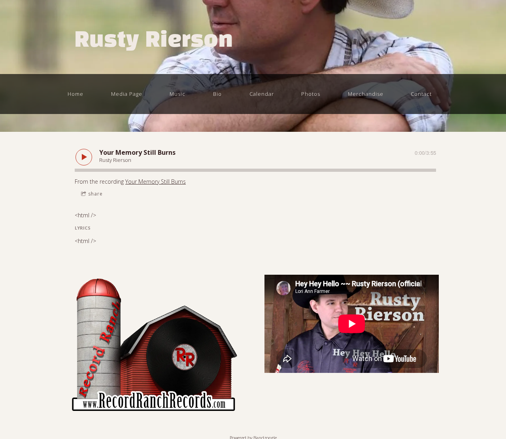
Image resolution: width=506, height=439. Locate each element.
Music (177, 93)
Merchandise (365, 93)
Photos (310, 93)
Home (75, 93)
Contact (421, 93)
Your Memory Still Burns (155, 181)
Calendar (261, 93)
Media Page (126, 93)
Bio (217, 93)
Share (95, 193)
